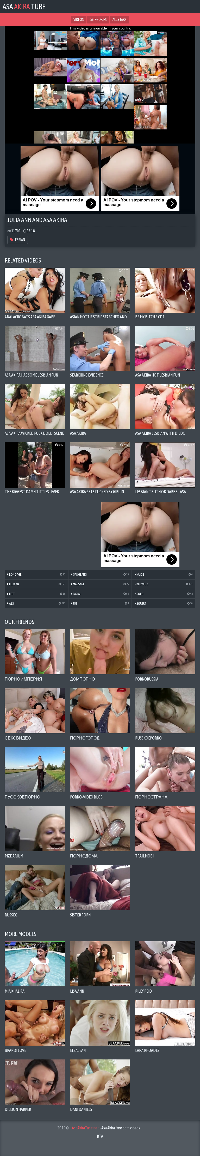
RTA (100, 1136)
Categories (98, 19)
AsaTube (24, 6)
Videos (78, 19)
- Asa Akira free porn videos (106, 1127)
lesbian (19, 240)
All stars (120, 19)
